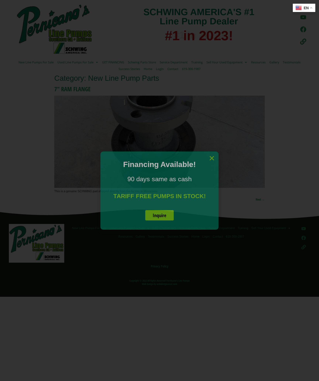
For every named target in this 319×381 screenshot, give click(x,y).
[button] (212, 158)
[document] (159, 190)
